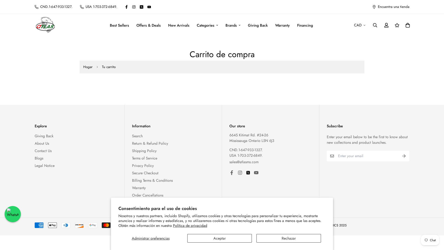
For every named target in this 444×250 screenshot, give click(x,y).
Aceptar (219, 238)
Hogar (87, 66)
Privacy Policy (143, 165)
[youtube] (149, 7)
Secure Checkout (145, 173)
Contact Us (43, 150)
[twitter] (141, 7)
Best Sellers (119, 25)
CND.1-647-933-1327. (246, 150)
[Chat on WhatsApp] (13, 214)
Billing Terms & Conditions (152, 180)
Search (137, 136)
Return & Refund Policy (150, 143)
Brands (231, 25)
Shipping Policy (144, 150)
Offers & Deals (148, 25)
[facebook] (126, 7)
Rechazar (289, 238)
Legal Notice (45, 165)
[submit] (404, 156)
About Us (42, 143)
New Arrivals (178, 25)
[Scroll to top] (435, 224)
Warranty (282, 25)
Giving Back (258, 25)
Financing (305, 25)
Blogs (39, 158)
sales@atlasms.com (244, 162)
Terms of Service (144, 158)
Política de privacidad (190, 225)
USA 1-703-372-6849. (246, 155)
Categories (205, 25)
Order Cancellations (147, 195)
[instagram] (134, 7)
